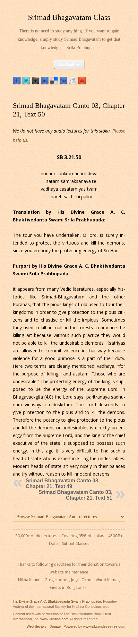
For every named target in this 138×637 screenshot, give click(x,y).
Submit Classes (75, 543)
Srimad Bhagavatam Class (69, 17)
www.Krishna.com (54, 619)
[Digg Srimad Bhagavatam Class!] (63, 83)
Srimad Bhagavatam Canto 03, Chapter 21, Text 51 (75, 495)
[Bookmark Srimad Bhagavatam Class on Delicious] (54, 83)
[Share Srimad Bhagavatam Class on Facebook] (17, 83)
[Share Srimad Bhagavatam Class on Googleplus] (35, 83)
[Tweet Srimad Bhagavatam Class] (26, 83)
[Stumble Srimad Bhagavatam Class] (82, 83)
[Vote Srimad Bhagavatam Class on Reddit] (73, 83)
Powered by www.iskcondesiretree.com (94, 626)
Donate (55, 626)
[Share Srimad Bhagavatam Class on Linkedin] (45, 83)
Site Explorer (69, 64)
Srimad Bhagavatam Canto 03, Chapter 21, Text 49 (62, 483)
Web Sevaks (37, 626)
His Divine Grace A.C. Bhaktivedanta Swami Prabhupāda (57, 601)
